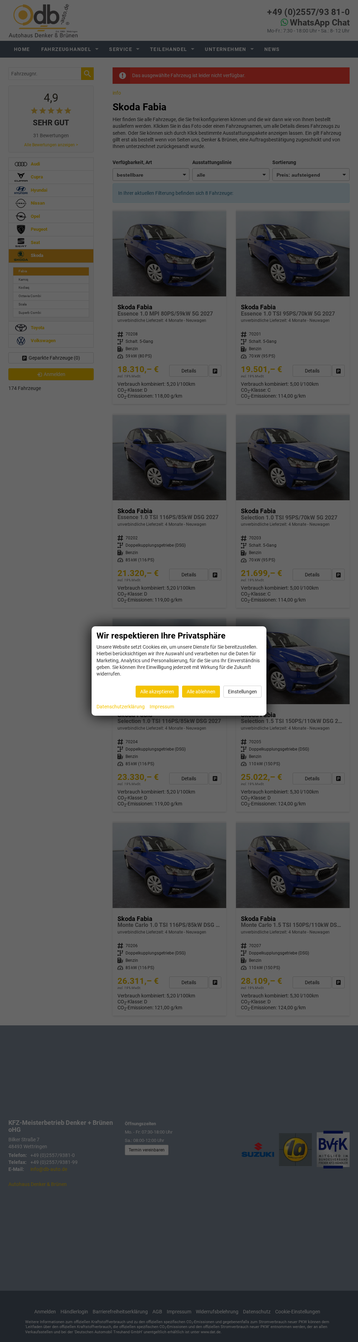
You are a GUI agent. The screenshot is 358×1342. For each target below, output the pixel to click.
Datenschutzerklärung (120, 706)
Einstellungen (242, 691)
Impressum (162, 706)
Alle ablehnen (201, 691)
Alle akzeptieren (157, 691)
